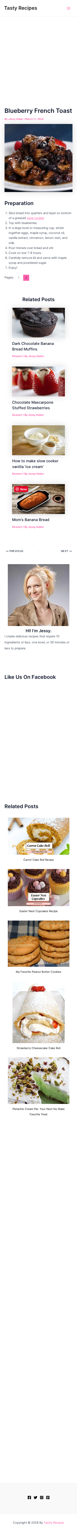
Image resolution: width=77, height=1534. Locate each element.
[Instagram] (42, 1497)
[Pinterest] (48, 1497)
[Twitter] (35, 1497)
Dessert (17, 356)
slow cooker (35, 218)
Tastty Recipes (54, 1523)
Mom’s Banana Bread (30, 519)
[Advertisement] (38, 57)
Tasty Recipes (20, 8)
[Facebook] (29, 1497)
